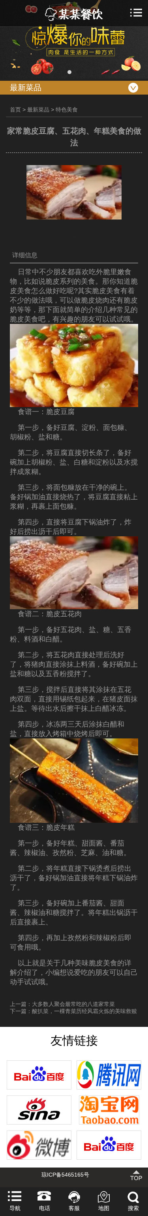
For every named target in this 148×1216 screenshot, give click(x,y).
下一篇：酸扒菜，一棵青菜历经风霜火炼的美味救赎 (73, 1011)
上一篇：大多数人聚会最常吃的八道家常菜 (62, 1004)
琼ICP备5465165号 (65, 1174)
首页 (15, 109)
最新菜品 (38, 109)
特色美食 (67, 109)
